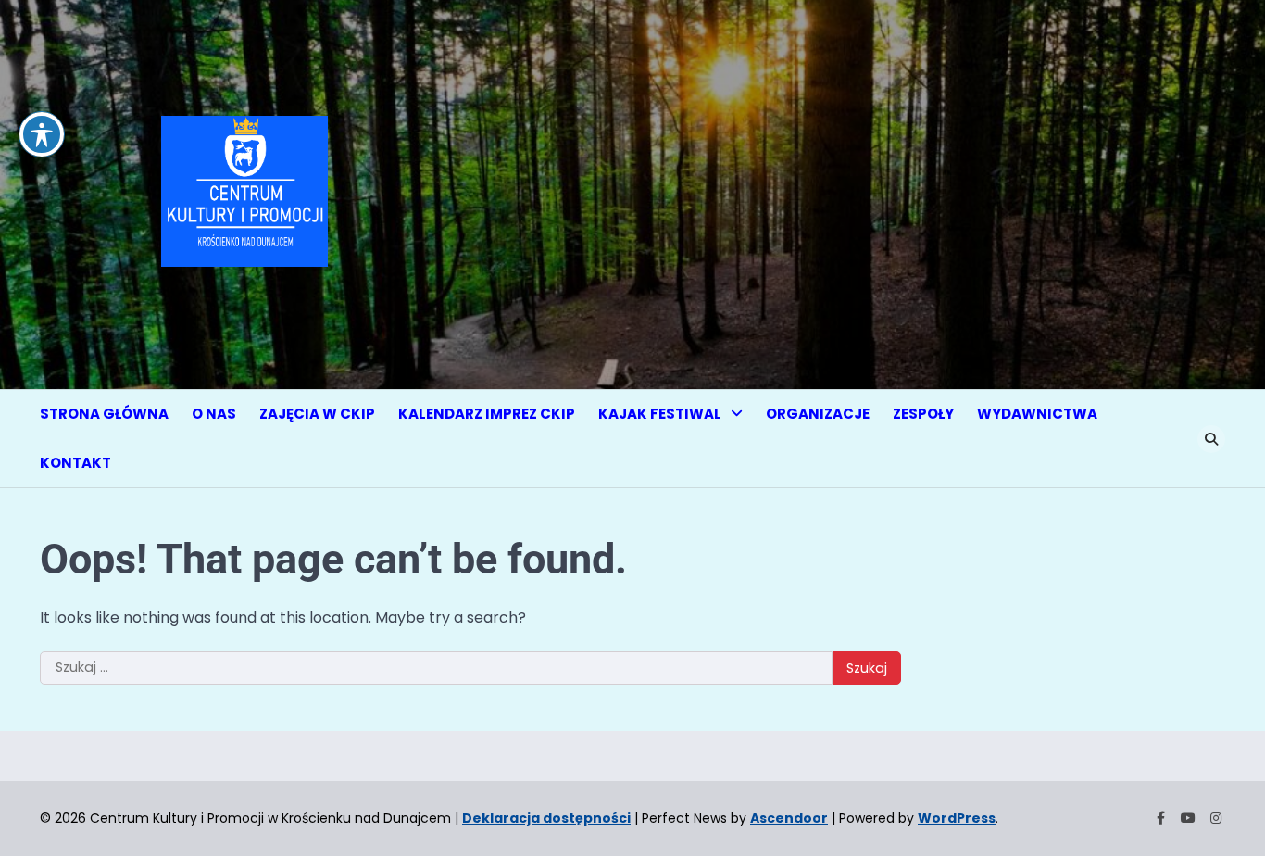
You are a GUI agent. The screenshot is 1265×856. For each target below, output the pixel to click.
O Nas (214, 413)
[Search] (1211, 439)
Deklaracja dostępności (546, 818)
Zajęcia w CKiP (317, 413)
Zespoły (923, 413)
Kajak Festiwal (659, 413)
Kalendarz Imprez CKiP (486, 413)
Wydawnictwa (1037, 413)
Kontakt (75, 462)
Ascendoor (789, 818)
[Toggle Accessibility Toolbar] (41, 134)
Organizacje (818, 413)
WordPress (957, 818)
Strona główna (104, 413)
